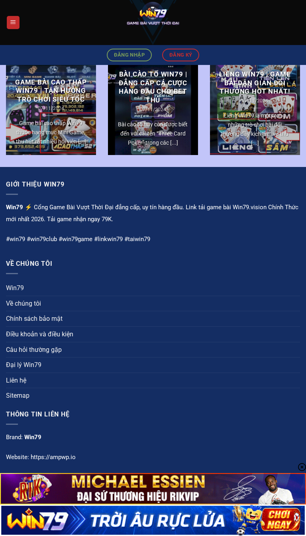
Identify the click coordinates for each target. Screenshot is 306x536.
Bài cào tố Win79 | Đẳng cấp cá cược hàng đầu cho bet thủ (153, 87)
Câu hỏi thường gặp (34, 349)
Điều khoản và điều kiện (39, 334)
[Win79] (153, 22)
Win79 (15, 288)
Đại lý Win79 (23, 365)
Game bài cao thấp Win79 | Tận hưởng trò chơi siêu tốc (51, 91)
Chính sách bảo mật (34, 318)
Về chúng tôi (23, 303)
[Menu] (13, 22)
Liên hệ (16, 380)
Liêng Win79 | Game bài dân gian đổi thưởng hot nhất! (254, 83)
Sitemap (17, 395)
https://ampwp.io (53, 457)
